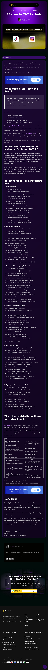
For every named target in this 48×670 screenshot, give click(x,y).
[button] (36, 4)
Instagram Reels (10, 126)
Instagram (13, 67)
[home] (15, 5)
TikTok (6, 67)
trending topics (19, 456)
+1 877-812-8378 (28, 659)
